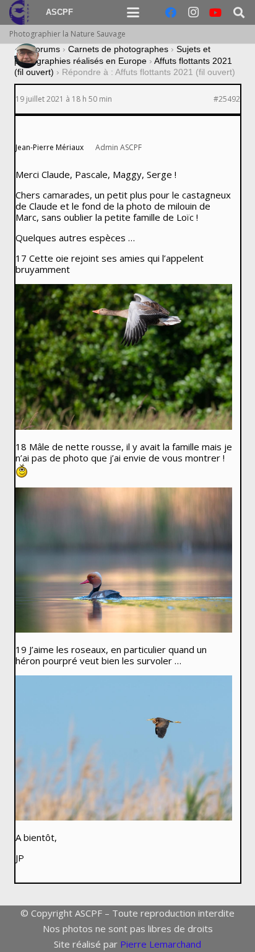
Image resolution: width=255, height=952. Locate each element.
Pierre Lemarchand (160, 944)
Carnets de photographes (118, 49)
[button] (133, 12)
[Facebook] (171, 12)
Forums (45, 49)
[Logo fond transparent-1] (21, 12)
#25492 (227, 99)
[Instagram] (193, 12)
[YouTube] (215, 12)
